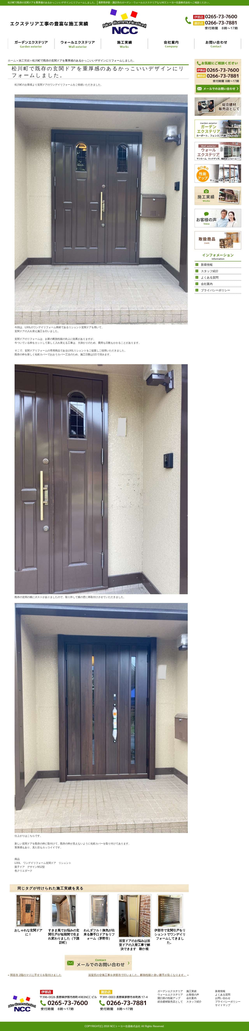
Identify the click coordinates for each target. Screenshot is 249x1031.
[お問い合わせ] (218, 44)
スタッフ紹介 (209, 271)
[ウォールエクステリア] (78, 44)
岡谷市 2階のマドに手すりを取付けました (35, 975)
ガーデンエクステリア (170, 991)
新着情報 (207, 264)
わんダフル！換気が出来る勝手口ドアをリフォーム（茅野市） (99, 934)
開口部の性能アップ (169, 998)
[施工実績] (124, 44)
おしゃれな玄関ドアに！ (28, 932)
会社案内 (207, 283)
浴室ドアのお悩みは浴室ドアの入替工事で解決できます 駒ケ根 (135, 945)
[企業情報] (171, 44)
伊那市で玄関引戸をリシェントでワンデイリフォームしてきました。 (170, 936)
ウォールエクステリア (170, 994)
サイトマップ (222, 1005)
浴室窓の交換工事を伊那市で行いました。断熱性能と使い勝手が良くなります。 (137, 975)
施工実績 (24, 60)
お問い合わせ (222, 998)
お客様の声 (192, 994)
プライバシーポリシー (215, 290)
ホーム (12, 60)
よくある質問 (209, 277)
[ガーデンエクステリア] (31, 44)
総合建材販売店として (170, 1001)
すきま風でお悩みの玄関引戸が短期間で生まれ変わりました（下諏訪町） (63, 936)
